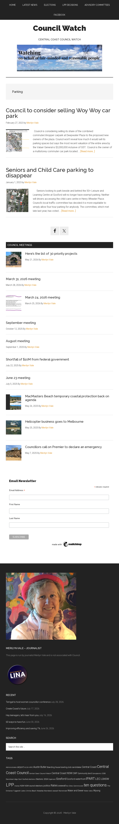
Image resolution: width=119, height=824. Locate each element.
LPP (10, 785)
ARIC (31, 767)
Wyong (96, 790)
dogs (16, 779)
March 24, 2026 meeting (42, 297)
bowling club (66, 767)
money (17, 786)
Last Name (14, 518)
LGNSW (105, 778)
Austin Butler (39, 767)
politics (46, 785)
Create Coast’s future (16, 708)
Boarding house (53, 767)
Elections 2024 (42, 779)
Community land (85, 773)
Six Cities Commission (74, 786)
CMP (75, 773)
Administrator (11, 767)
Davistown (10, 779)
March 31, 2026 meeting (23, 279)
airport (20, 767)
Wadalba (40, 791)
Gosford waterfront (76, 779)
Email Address (17, 490)
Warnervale (63, 791)
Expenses (52, 779)
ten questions (95, 785)
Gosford (61, 779)
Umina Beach (31, 791)
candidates (76, 767)
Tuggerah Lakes (19, 791)
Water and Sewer (76, 790)
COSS (104, 774)
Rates (54, 785)
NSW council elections (34, 786)
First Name (14, 504)
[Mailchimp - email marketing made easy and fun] (67, 546)
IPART (90, 779)
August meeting (18, 341)
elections (32, 779)
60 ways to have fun (15, 722)
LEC (97, 779)
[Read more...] (87, 151)
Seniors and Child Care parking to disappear (49, 173)
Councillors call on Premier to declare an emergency (63, 447)
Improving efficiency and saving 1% (23, 728)
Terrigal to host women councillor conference (28, 702)
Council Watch (59, 28)
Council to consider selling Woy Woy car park (58, 113)
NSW (22, 786)
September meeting (21, 323)
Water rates (88, 791)
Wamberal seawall (51, 791)
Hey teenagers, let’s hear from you (22, 715)
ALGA (26, 767)
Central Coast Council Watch (40, 774)
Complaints (96, 774)
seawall (62, 785)
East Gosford (23, 779)
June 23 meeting (18, 378)
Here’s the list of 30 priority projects (51, 253)
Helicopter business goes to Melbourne (54, 421)
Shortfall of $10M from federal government (37, 359)
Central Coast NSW (62, 773)
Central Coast (89, 767)
